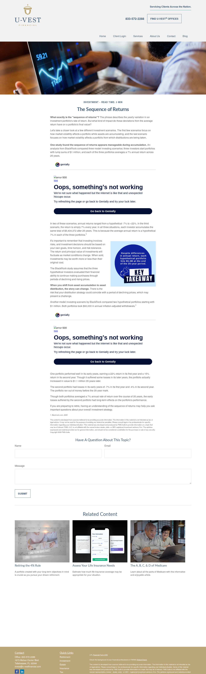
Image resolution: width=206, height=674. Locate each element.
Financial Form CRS (100, 655)
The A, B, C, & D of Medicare (148, 565)
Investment (65, 660)
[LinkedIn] (22, 671)
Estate (63, 664)
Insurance (64, 668)
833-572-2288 (134, 18)
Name (18, 445)
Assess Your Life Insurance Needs (94, 565)
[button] (102, 36)
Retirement (65, 656)
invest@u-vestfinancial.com (28, 666)
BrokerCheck (142, 659)
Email (108, 445)
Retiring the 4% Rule (28, 565)
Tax (61, 672)
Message (20, 465)
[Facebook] (17, 671)
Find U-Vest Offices (164, 18)
